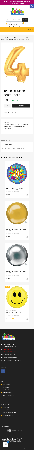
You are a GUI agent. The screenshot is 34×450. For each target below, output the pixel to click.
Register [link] (21, 3)
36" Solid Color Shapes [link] (12, 269)
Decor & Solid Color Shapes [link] (13, 227)
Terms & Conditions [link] (7, 415)
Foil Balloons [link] (8, 37)
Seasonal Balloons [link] (7, 392)
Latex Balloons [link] (6, 384)
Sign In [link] (17, 3)
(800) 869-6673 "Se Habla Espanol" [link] (13, 26)
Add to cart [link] (27, 195)
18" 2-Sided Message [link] (11, 186)
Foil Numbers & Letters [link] (18, 37)
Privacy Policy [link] (6, 410)
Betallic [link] (9, 128)
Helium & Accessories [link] (8, 395)
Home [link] (2, 37)
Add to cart (21, 105)
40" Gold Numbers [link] (8, 39)
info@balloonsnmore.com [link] (10, 357)
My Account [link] (5, 407)
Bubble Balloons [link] (6, 390)
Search (25, 19)
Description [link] (5, 140)
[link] (32, 6)
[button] (29, 29)
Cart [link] (3, 418)
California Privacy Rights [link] (9, 412)
